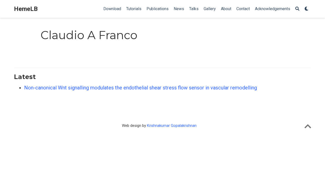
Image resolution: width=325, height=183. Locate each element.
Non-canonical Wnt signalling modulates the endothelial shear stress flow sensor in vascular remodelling (140, 88)
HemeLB (26, 8)
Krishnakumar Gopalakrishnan (172, 125)
